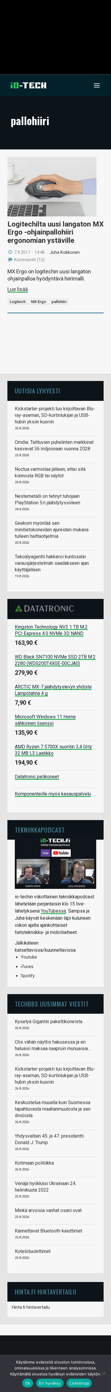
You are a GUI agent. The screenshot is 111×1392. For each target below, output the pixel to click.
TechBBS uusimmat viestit (52, 1003)
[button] (96, 85)
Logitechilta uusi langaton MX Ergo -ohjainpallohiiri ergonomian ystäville (55, 232)
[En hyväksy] (104, 1373)
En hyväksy (50, 1383)
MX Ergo (38, 301)
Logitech (17, 301)
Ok (27, 1383)
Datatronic (46, 608)
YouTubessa (53, 911)
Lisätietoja (79, 1383)
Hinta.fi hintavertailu (31, 1307)
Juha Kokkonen (65, 252)
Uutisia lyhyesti (37, 390)
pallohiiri (59, 301)
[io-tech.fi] (28, 85)
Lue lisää (17, 289)
